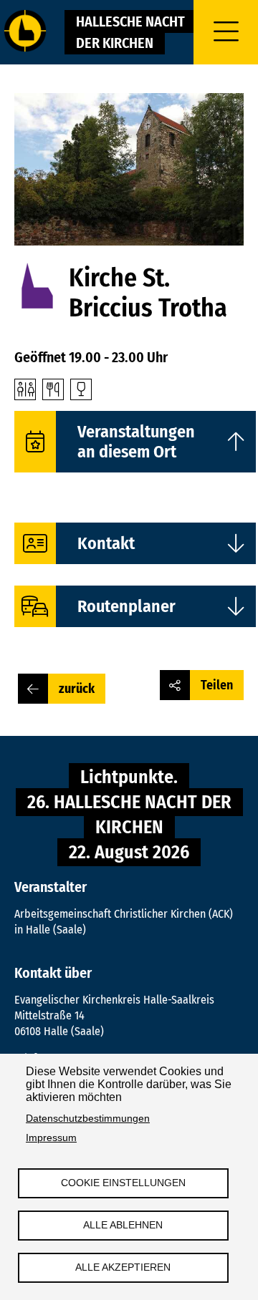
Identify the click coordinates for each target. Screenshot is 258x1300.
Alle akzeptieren (123, 1267)
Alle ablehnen (123, 1225)
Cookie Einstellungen (123, 1183)
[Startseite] (25, 32)
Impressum (51, 1137)
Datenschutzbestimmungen (88, 1118)
